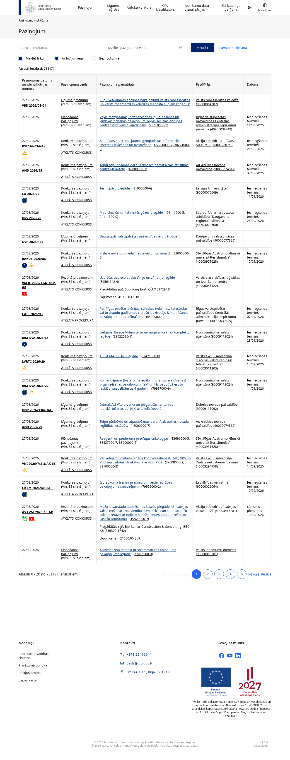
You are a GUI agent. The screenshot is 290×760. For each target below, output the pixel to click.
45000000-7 (137, 169)
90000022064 (207, 486)
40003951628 (207, 261)
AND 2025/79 (32, 427)
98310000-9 (158, 125)
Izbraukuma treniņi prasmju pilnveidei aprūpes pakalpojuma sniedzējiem (136, 484)
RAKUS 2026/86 (34, 259)
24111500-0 (108, 216)
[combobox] (145, 47)
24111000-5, (176, 212)
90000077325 (224, 240)
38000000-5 (127, 442)
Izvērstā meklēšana (232, 48)
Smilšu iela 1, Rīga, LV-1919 (148, 672)
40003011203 (207, 368)
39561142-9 (109, 281)
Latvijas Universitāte (211, 188)
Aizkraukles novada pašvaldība (210, 167)
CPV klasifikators (165, 7)
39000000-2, (175, 462)
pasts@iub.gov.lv (139, 663)
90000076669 (207, 192)
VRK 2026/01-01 (34, 105)
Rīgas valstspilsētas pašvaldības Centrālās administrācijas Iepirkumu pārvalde (216, 123)
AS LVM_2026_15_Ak (37, 512)
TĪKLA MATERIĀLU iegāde (119, 356)
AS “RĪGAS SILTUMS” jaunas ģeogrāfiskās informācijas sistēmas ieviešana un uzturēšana (140, 143)
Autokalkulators (139, 7)
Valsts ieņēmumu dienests (216, 550)
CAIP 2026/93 (32, 314)
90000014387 (207, 104)
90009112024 (222, 336)
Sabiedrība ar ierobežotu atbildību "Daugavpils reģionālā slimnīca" (215, 216)
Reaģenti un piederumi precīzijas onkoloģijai (134, 438)
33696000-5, (181, 438)
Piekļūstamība (30, 673)
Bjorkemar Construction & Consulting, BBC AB (144, 528)
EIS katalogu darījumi (231, 7)
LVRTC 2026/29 (33, 362)
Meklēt (202, 48)
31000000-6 (142, 188)
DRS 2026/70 (31, 218)
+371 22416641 (139, 654)
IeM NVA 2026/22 (35, 386)
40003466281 (226, 510)
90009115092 (207, 408)
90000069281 (207, 554)
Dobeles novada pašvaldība (217, 404)
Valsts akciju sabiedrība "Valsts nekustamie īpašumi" (217, 460)
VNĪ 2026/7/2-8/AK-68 (39, 464)
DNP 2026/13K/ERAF (37, 410)
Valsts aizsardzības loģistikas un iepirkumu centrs (218, 279)
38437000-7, (109, 442)
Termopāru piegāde (115, 188)
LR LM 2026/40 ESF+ (37, 488)
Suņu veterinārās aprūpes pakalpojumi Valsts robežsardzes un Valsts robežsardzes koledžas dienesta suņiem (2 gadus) (145, 102)
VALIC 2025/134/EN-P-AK (39, 285)
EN (249, 7)
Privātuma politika (33, 665)
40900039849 (221, 129)
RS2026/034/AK (34, 146)
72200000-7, (164, 145)
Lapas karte (27, 680)
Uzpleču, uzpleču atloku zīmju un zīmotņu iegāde (137, 277)
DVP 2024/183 (32, 242)
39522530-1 (122, 336)
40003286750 (222, 145)
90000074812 (224, 169)
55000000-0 (155, 316)
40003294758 (207, 466)
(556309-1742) (115, 530)
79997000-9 (161, 388)
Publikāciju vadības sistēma (33, 656)
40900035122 (207, 285)
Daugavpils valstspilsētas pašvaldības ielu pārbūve (138, 236)
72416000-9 (143, 554)
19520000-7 (139, 519)
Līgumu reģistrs (113, 7)
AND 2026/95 (32, 170)
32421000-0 (150, 356)
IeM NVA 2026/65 (35, 338)
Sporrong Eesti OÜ (139, 289)
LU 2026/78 (30, 194)
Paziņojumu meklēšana (33, 20)
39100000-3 (108, 466)
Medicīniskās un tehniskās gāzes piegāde (131, 212)
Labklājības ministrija (212, 482)
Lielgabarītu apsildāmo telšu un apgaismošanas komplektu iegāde (145, 334)
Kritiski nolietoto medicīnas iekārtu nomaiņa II (135, 253)
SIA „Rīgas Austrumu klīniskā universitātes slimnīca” (218, 255)
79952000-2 (151, 486)
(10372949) (161, 289)
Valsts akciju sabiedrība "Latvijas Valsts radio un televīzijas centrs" (214, 360)
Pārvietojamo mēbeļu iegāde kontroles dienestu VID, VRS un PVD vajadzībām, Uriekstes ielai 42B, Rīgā (145, 460)
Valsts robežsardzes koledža (217, 100)
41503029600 (207, 225)
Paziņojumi (86, 7)
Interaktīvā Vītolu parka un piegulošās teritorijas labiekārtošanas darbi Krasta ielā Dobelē (136, 406)
